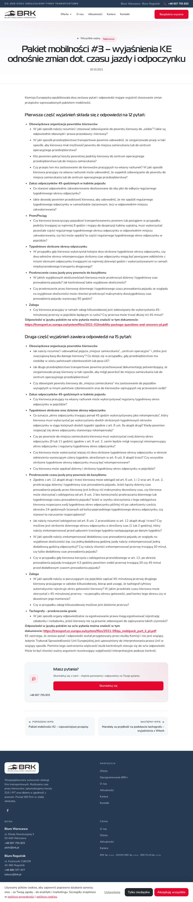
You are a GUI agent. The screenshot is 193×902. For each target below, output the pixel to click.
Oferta (65, 14)
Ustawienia (112, 892)
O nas (80, 14)
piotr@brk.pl (12, 847)
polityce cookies (47, 897)
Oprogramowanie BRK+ (114, 777)
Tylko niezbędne (139, 892)
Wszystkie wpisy (90, 38)
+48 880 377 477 (15, 870)
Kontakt (124, 14)
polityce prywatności (21, 897)
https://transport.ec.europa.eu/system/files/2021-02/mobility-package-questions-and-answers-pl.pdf (96, 325)
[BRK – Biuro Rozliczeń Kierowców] (20, 14)
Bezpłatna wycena (171, 14)
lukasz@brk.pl (13, 874)
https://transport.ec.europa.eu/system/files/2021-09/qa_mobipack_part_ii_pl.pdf (99, 631)
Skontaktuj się (108, 686)
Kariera (111, 14)
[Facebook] (8, 810)
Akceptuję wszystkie (171, 892)
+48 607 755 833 (40, 695)
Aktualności (95, 14)
